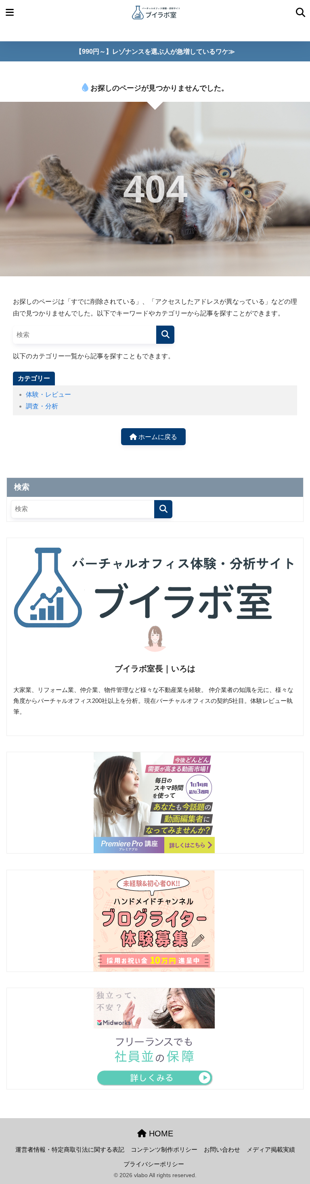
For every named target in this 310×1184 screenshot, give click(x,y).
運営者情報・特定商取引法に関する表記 (69, 1149)
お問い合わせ (222, 1149)
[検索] (165, 335)
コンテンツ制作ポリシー (164, 1149)
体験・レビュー (48, 394)
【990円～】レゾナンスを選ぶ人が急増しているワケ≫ (155, 51)
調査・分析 (42, 406)
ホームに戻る (157, 436)
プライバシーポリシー (154, 1164)
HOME (160, 1133)
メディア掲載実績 (271, 1149)
